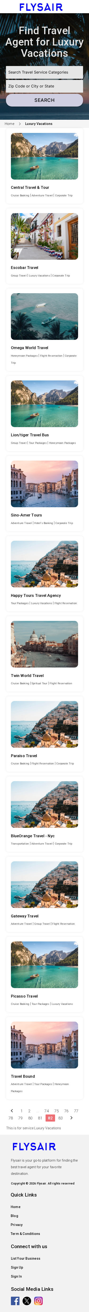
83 (60, 1118)
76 (66, 1111)
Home (9, 124)
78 (11, 1118)
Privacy (17, 1225)
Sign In (16, 1276)
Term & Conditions (25, 1234)
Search (44, 100)
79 (20, 1118)
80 (30, 1118)
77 (76, 1111)
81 (40, 1118)
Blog (14, 1216)
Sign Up (17, 1267)
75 (56, 1111)
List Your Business (26, 1258)
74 (46, 1111)
